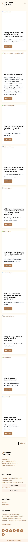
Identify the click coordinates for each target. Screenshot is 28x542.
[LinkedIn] (10, 530)
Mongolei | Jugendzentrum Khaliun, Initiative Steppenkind (13, 338)
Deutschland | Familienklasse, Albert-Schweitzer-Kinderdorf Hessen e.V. (14, 254)
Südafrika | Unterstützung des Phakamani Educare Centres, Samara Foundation (14, 169)
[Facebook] (6, 530)
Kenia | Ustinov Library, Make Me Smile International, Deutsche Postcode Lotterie (13, 34)
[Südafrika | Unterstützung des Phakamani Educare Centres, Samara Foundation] (14, 155)
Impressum (5, 502)
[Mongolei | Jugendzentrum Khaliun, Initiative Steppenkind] (14, 324)
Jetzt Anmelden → (7, 524)
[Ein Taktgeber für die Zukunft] (14, 61)
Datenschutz (5, 504)
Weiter (21, 443)
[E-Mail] (3, 534)
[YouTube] (14, 530)
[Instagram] (3, 530)
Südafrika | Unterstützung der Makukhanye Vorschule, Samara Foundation (14, 128)
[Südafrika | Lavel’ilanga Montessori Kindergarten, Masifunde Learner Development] (14, 281)
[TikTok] (17, 530)
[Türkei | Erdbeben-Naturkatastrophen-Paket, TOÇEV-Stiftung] (14, 405)
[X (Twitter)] (21, 530)
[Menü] (24, 3)
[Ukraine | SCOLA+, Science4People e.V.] (14, 365)
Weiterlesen (8, 46)
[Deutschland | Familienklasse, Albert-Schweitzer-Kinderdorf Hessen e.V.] (14, 239)
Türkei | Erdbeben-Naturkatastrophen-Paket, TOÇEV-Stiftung (12, 419)
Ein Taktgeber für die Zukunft (13, 74)
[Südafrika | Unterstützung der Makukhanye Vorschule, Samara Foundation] (14, 114)
